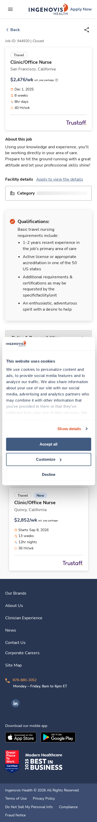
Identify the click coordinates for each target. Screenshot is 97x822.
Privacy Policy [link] (44, 799)
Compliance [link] (68, 807)
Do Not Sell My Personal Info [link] (29, 807)
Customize (45, 459)
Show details (69, 429)
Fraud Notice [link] (15, 815)
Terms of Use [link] (16, 799)
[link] (48, 9)
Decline (48, 474)
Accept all (48, 444)
